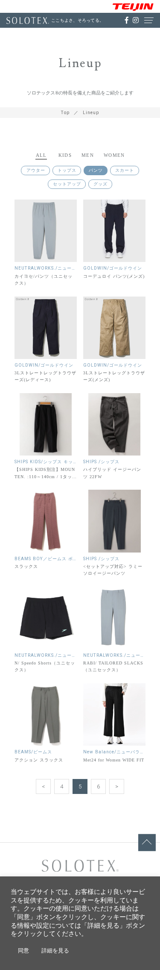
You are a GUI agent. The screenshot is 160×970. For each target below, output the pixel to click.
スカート (124, 170)
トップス (67, 170)
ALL (41, 155)
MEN (87, 155)
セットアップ (67, 184)
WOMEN (114, 155)
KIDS (65, 155)
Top (65, 112)
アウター (35, 170)
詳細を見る (55, 950)
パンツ (96, 170)
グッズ (100, 184)
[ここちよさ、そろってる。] (27, 20)
